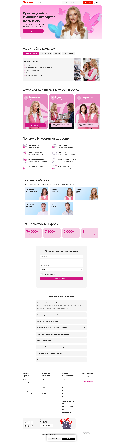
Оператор (45, 382)
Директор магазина (69, 53)
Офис (43, 385)
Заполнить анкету (88, 2)
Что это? (54, 438)
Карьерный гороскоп (68, 412)
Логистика (65, 391)
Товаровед (57, 53)
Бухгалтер (45, 379)
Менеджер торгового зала (30, 53)
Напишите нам (46, 425)
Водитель (65, 379)
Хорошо (69, 438)
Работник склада (67, 382)
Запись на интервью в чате (68, 402)
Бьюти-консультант (46, 53)
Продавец (25, 379)
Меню (96, 2)
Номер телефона (45, 260)
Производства (66, 393)
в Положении (66, 282)
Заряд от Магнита (28, 388)
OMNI (43, 388)
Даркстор (65, 388)
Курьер (64, 385)
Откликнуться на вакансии (61, 278)
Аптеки (25, 396)
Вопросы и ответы (67, 406)
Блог (63, 409)
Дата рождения (45, 265)
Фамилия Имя (44, 256)
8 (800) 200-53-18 (87, 381)
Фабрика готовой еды (68, 396)
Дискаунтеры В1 (27, 393)
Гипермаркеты (27, 391)
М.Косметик (26, 385)
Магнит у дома (27, 382)
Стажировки (46, 391)
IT (42, 393)
